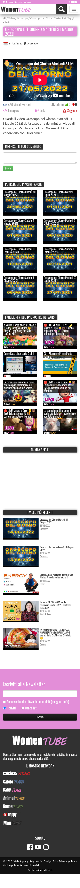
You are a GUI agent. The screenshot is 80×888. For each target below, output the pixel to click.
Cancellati (31, 708)
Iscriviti (11, 708)
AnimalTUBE (40, 798)
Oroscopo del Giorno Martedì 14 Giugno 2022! (54, 521)
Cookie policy (10, 865)
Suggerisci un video (23, 2)
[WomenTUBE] (16, 9)
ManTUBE (40, 823)
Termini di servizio (30, 865)
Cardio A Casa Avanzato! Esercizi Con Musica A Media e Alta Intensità (56, 576)
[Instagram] (69, 2)
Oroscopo (22, 18)
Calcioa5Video (40, 773)
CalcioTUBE (40, 782)
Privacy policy (67, 861)
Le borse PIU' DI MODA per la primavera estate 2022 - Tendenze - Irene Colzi (56, 604)
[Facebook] (75, 2)
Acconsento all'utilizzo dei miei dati (38, 701)
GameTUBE (40, 806)
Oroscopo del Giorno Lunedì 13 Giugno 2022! (56, 548)
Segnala (71, 110)
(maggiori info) (60, 701)
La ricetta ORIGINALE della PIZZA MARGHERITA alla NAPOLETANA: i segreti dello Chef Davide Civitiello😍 (55, 634)
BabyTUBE (40, 790)
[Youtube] (72, 2)
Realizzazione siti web (40, 870)
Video (11, 18)
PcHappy (40, 815)
